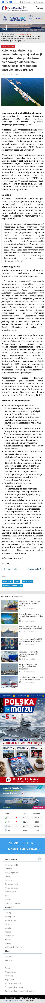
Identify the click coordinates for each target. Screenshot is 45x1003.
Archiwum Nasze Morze (14, 947)
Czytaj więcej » (30, 1000)
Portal (7, 964)
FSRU (17, 581)
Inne (6, 895)
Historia (8, 899)
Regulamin (9, 979)
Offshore (8, 868)
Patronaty (9, 975)
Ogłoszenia (9, 924)
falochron (27, 581)
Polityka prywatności (13, 983)
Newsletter (9, 935)
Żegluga (8, 876)
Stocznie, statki (11, 865)
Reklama (8, 960)
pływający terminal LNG (12, 586)
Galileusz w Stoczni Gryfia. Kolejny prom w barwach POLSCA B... (29, 654)
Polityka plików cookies (14, 987)
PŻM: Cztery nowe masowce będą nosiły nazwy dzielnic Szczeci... (29, 603)
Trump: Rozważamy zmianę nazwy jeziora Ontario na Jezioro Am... (31, 616)
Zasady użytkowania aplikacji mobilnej (20, 991)
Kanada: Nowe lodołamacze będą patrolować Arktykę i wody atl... (31, 678)
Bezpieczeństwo (11, 884)
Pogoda (8, 932)
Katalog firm (10, 916)
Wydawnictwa (10, 972)
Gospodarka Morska (13, 903)
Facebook (8, 943)
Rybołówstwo (10, 891)
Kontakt (8, 956)
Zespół (7, 968)
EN (25, 8)
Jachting (8, 880)
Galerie (8, 939)
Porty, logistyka (11, 872)
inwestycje (7, 581)
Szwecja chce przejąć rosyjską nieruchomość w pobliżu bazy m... (31, 627)
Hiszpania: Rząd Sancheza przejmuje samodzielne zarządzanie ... (28, 666)
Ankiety (8, 928)
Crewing (8, 912)
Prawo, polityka (11, 888)
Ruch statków (10, 920)
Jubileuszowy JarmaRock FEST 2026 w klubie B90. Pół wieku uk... (31, 640)
